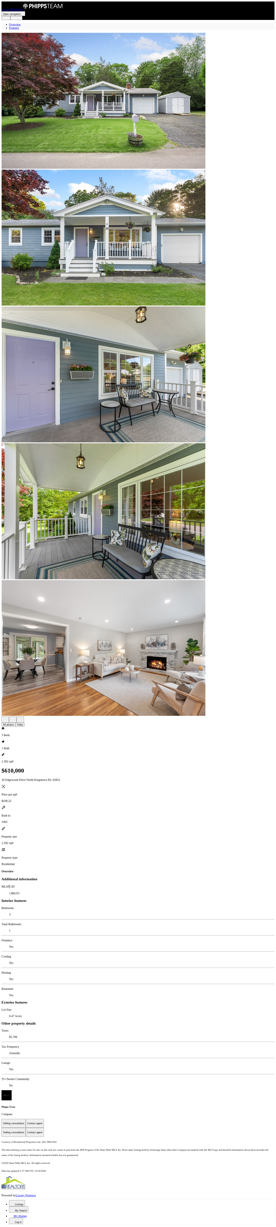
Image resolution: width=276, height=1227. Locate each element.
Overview (15, 24)
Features (14, 28)
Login (6, 18)
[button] (138, 101)
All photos (8, 724)
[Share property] (20, 720)
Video (20, 724)
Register (16, 18)
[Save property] (13, 720)
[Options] (5, 720)
